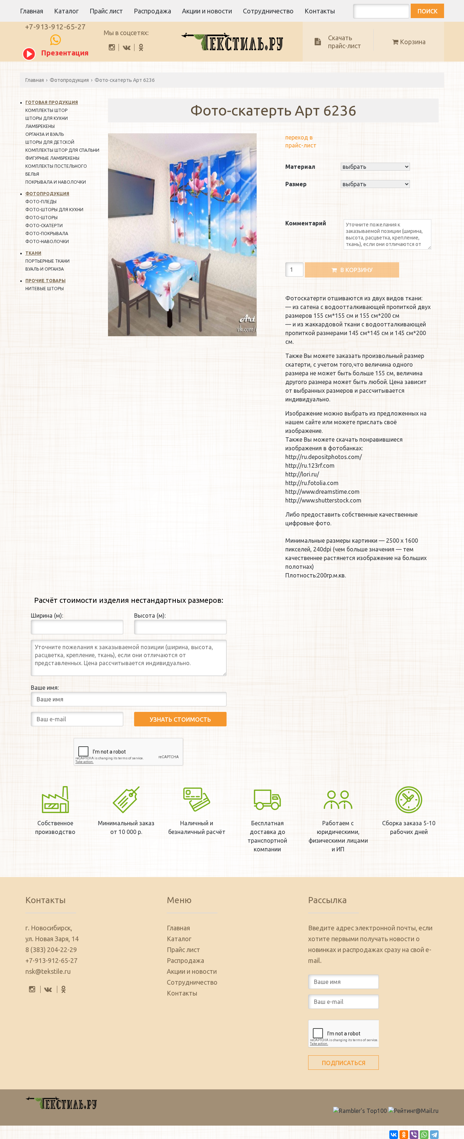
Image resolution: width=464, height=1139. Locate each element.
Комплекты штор (46, 110)
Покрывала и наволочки (55, 182)
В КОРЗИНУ (356, 270)
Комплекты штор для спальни (62, 150)
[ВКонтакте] (393, 1134)
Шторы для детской (49, 142)
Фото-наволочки (47, 241)
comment (298, 231)
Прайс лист (106, 10)
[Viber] (414, 1134)
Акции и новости (207, 10)
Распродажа (152, 10)
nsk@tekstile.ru (48, 971)
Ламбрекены (40, 126)
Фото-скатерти (44, 225)
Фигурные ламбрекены (52, 158)
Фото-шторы (41, 217)
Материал (300, 166)
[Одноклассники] (403, 1134)
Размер (296, 184)
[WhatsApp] (424, 1134)
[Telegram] (434, 1134)
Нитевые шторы (44, 288)
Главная (31, 10)
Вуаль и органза (44, 269)
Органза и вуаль (44, 134)
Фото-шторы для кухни (54, 209)
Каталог (66, 10)
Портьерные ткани (47, 261)
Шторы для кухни (46, 118)
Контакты (319, 10)
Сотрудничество (268, 10)
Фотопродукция (69, 80)
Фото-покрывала (46, 233)
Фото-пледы (41, 201)
